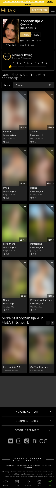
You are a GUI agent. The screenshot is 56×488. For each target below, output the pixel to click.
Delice (33, 187)
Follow (25, 34)
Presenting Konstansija (43, 299)
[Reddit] (26, 441)
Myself (6, 187)
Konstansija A (9, 135)
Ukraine (27, 24)
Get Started (39, 10)
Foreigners (9, 243)
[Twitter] (10, 441)
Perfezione (36, 243)
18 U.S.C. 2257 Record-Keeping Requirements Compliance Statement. (28, 466)
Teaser (34, 131)
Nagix (6, 299)
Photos (19, 85)
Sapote (7, 131)
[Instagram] (18, 441)
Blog (40, 441)
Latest (7, 85)
